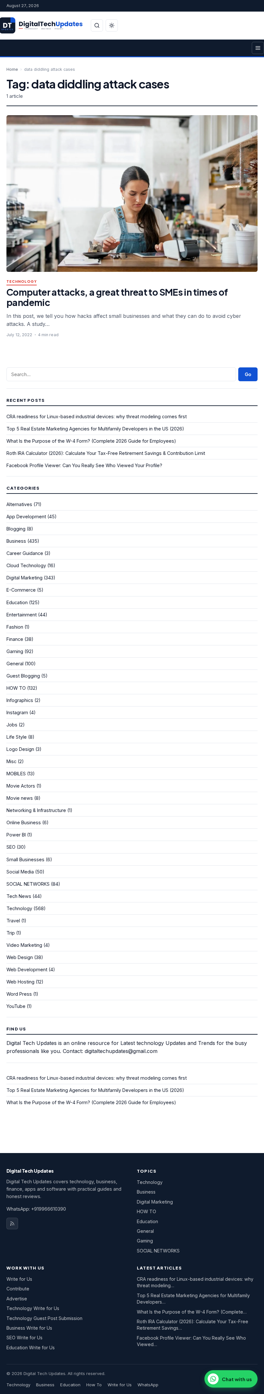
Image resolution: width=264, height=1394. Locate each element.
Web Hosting (20, 981)
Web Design (19, 957)
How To (94, 1384)
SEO (10, 847)
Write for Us (19, 1279)
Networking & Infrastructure (36, 810)
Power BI (16, 834)
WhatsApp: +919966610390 (36, 1209)
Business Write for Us (29, 1328)
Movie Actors (20, 786)
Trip (10, 933)
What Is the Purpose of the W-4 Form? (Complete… (192, 1312)
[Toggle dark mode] (112, 25)
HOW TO (16, 688)
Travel (13, 920)
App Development (26, 516)
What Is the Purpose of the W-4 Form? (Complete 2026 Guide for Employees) (91, 441)
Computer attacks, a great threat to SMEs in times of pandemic (117, 297)
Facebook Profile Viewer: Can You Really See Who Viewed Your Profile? (84, 465)
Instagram (17, 712)
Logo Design (20, 749)
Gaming (14, 651)
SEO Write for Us (24, 1337)
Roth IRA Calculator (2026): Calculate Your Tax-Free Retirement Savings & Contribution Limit (105, 453)
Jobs (11, 724)
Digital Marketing (24, 577)
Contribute (17, 1288)
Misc (11, 761)
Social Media (20, 871)
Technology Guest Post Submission (44, 1318)
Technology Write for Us (32, 1308)
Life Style (16, 737)
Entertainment (21, 614)
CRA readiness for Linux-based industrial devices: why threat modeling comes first (96, 416)
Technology (21, 281)
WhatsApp (147, 1384)
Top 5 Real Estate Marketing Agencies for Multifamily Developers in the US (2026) (95, 428)
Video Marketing (24, 945)
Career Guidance (24, 553)
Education (17, 602)
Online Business (23, 822)
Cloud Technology (26, 565)
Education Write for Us (30, 1347)
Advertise (16, 1298)
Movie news (19, 798)
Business (16, 541)
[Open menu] (258, 48)
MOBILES (16, 773)
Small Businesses (25, 859)
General (15, 663)
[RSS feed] (12, 1223)
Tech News (18, 896)
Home (12, 69)
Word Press (19, 994)
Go (248, 374)
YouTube (15, 1006)
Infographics (19, 700)
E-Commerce (21, 590)
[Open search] (97, 25)
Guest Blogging (23, 676)
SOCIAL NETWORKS (28, 884)
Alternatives (19, 504)
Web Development (26, 969)
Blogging (15, 528)
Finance (14, 639)
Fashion (14, 627)
